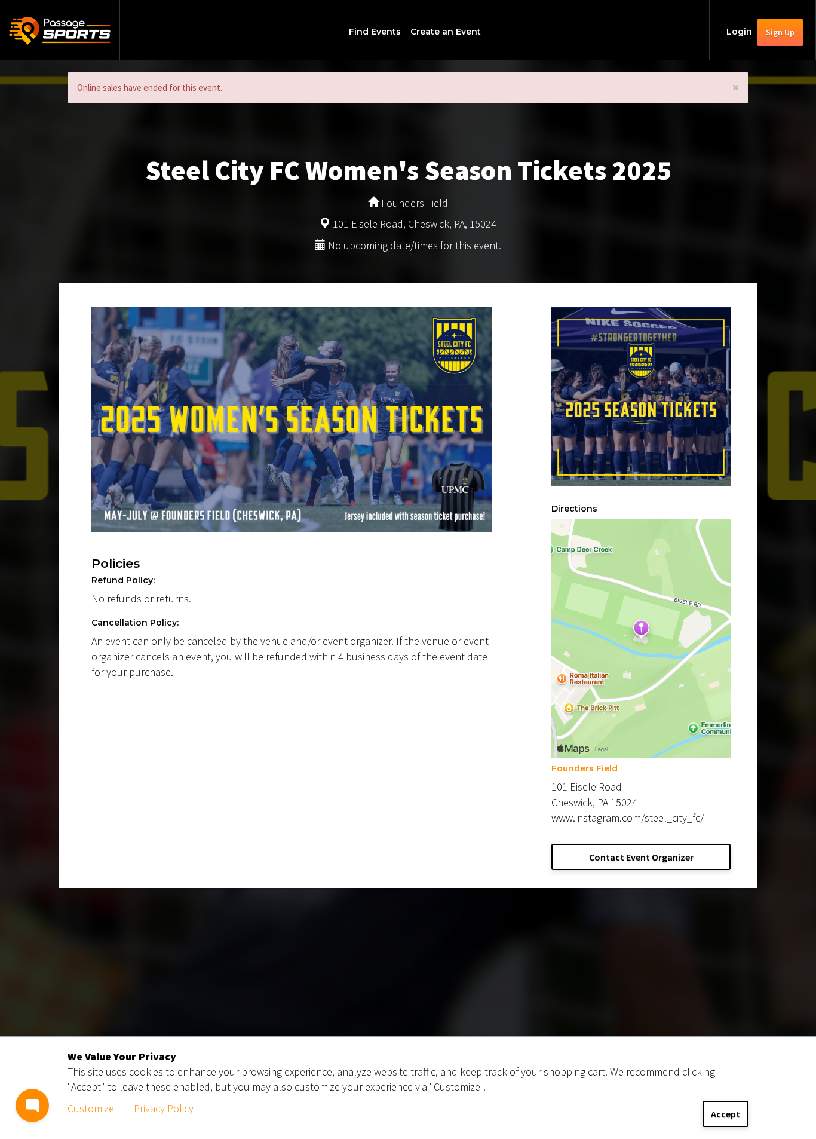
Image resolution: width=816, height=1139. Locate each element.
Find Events (375, 31)
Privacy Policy (164, 1108)
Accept (725, 1114)
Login (739, 31)
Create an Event (445, 31)
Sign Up (780, 32)
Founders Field (584, 768)
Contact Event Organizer (641, 857)
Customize (91, 1108)
